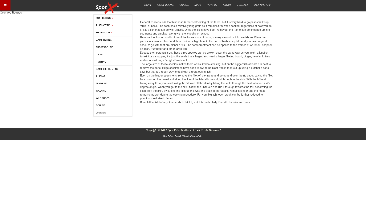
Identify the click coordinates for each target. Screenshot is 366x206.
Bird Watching (104, 47)
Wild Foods (102, 98)
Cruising (101, 112)
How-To (212, 5)
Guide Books (165, 5)
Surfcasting (103, 25)
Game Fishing (104, 40)
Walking (101, 90)
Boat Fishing (103, 18)
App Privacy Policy (172, 136)
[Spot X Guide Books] (107, 6)
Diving (100, 54)
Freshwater (103, 32)
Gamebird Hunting (107, 69)
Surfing (100, 76)
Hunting (101, 61)
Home (148, 5)
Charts (184, 5)
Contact (242, 5)
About (227, 5)
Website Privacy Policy (192, 136)
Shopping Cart (263, 5)
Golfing (100, 105)
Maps (197, 5)
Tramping (102, 83)
